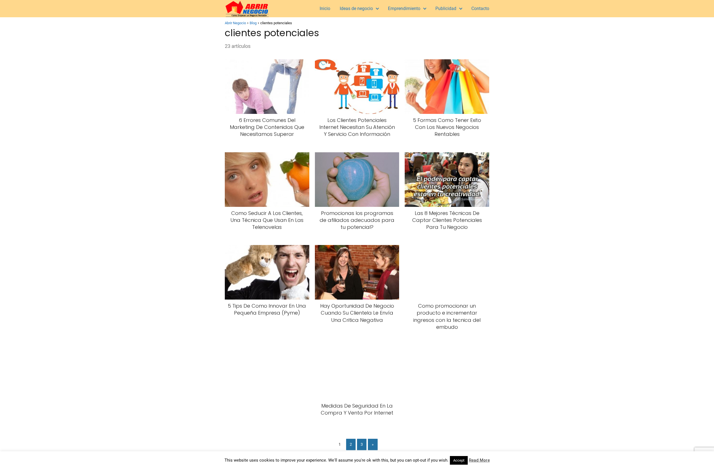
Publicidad (445, 8)
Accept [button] (458, 460)
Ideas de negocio (356, 8)
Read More (479, 460)
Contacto (480, 8)
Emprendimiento (404, 8)
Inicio (325, 8)
